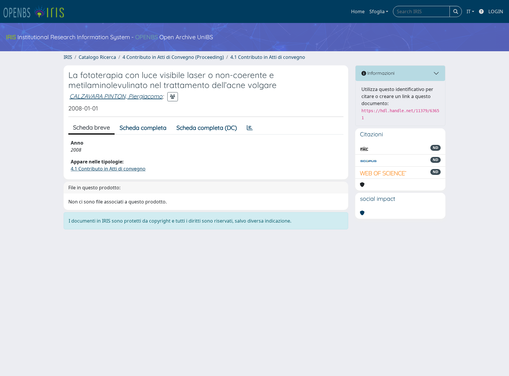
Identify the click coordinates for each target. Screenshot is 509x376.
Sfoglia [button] (377, 11)
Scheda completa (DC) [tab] (206, 127)
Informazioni (380, 73)
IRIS (68, 57)
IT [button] (469, 11)
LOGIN (495, 11)
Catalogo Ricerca (97, 57)
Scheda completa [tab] (143, 127)
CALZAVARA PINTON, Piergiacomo (116, 96)
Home (358, 11)
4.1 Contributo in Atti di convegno (267, 57)
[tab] (250, 128)
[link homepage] (36, 11)
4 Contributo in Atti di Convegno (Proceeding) (173, 57)
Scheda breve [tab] (91, 127)
